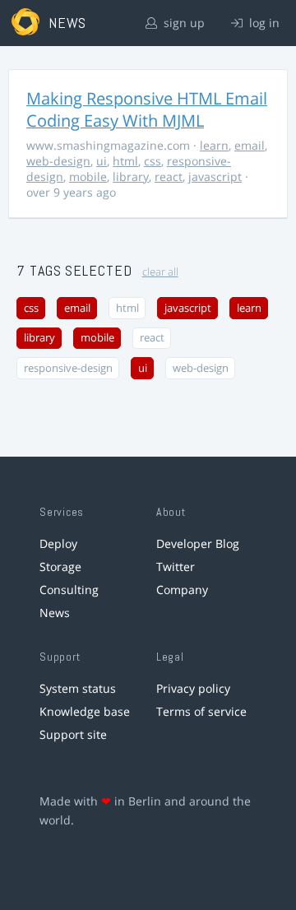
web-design (58, 161)
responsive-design (68, 368)
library (131, 176)
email (249, 145)
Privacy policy (193, 688)
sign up (182, 22)
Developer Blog (197, 543)
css (152, 161)
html (125, 161)
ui (101, 161)
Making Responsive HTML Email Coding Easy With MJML (146, 109)
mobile (88, 176)
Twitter (175, 566)
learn (214, 145)
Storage (60, 566)
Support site (73, 734)
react (169, 176)
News (54, 612)
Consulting (69, 589)
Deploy (58, 543)
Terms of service (201, 711)
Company (182, 589)
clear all (160, 272)
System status (77, 688)
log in (263, 22)
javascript (215, 176)
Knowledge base (84, 711)
